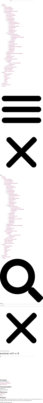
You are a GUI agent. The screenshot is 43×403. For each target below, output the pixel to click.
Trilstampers (9, 60)
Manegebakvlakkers (13, 22)
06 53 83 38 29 (3, 384)
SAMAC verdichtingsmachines (10, 58)
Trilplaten (9, 61)
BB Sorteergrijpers (8, 73)
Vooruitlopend (12, 64)
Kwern (5, 76)
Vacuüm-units (9, 65)
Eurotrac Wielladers (8, 9)
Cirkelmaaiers (9, 16)
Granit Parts (2, 393)
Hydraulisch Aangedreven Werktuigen (15, 53)
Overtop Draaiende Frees (14, 23)
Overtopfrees (12, 24)
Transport (9, 54)
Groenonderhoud (10, 33)
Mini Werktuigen (7, 12)
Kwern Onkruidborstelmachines (11, 11)
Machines (4, 5)
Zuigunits (13, 39)
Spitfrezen (11, 29)
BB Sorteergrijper (8, 7)
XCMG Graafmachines (9, 71)
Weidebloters (12, 49)
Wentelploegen (12, 31)
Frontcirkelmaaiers (11, 18)
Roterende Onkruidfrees (14, 26)
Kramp (1, 395)
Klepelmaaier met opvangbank (17, 37)
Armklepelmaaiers (10, 14)
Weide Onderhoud (10, 56)
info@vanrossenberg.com (5, 383)
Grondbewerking (10, 20)
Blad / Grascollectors (11, 15)
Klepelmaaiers (12, 41)
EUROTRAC (6, 75)
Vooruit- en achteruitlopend (15, 63)
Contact (4, 86)
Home (3, 4)
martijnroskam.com (8, 402)
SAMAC (6, 79)
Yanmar (6, 82)
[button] (21, 131)
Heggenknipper (10, 52)
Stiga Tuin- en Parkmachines (10, 67)
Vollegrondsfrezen (13, 30)
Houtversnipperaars (13, 43)
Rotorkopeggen (12, 27)
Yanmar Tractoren (8, 69)
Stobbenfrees (12, 48)
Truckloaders (14, 38)
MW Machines (7, 77)
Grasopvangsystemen (15, 35)
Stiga (5, 80)
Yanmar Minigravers (8, 68)
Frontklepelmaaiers (11, 19)
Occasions (4, 83)
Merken (3, 72)
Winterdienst (9, 57)
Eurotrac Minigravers (8, 8)
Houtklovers (11, 42)
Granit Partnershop (6, 84)
